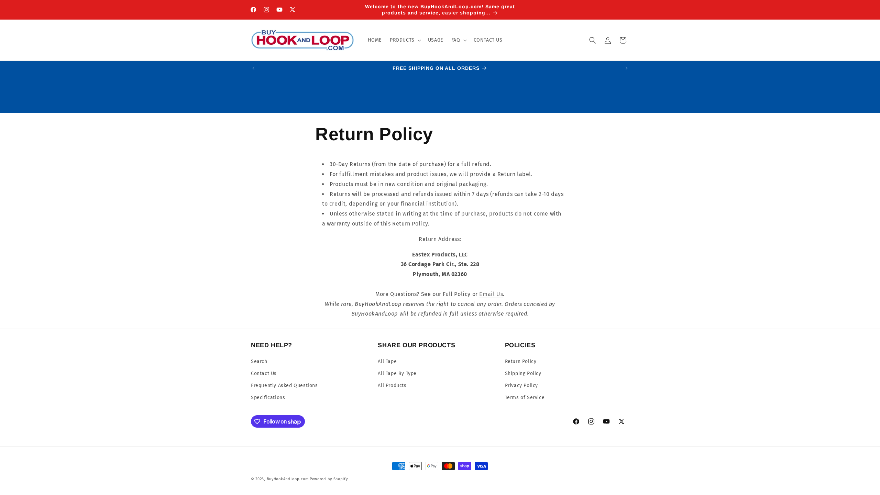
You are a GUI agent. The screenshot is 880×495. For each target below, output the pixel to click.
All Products (392, 385)
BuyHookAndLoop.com (288, 479)
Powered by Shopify (329, 479)
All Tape (387, 361)
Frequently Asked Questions (284, 385)
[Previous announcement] (253, 68)
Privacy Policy (521, 385)
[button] (405, 40)
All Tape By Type (397, 373)
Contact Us (264, 373)
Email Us (491, 294)
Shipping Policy (523, 373)
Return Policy (521, 361)
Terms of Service (525, 397)
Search (259, 361)
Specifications (268, 397)
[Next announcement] (626, 68)
